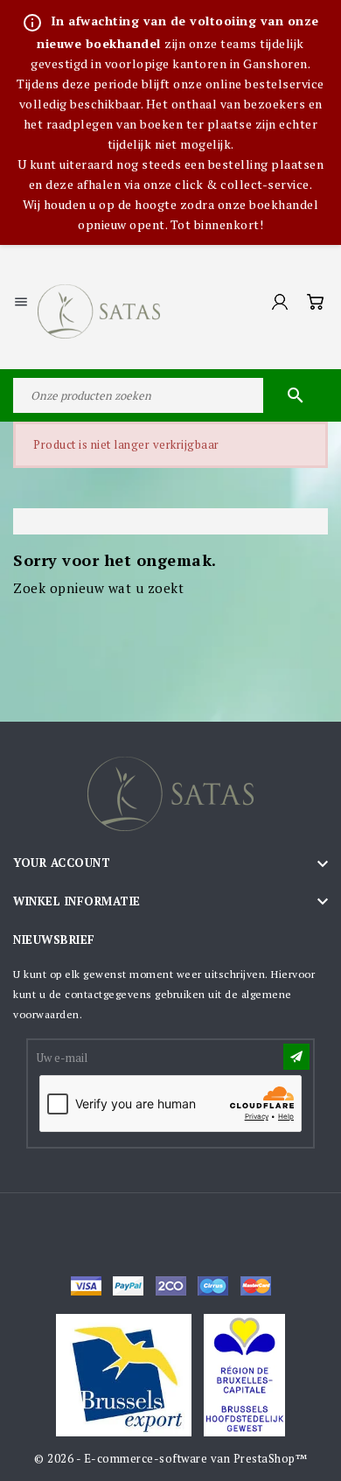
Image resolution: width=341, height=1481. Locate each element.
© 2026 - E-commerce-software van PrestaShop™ (170, 1458)
